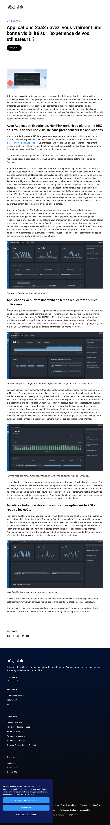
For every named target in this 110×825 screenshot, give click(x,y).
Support (10, 704)
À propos (11, 757)
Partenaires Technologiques (18, 727)
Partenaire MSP (13, 731)
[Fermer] (49, 783)
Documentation (13, 700)
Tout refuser (26, 807)
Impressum (73, 815)
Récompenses (12, 767)
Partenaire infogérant (16, 736)
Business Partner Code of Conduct (21, 745)
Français (13, 47)
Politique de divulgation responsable (74, 810)
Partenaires (12, 717)
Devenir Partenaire (14, 722)
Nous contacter (14, 784)
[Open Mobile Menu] (101, 7)
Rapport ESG (12, 772)
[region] (26, 801)
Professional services (15, 695)
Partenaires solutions (16, 740)
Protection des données (90, 805)
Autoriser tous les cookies (26, 800)
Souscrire (13, 677)
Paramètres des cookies (65, 805)
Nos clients (12, 690)
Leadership (11, 763)
